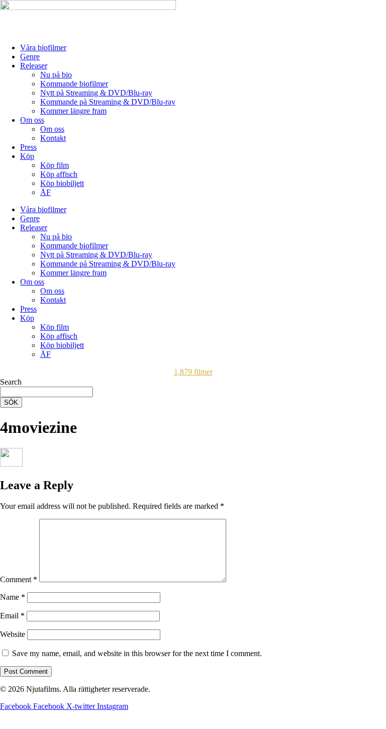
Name (12, 597)
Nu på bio (56, 74)
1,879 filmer (193, 372)
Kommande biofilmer (74, 83)
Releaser (33, 65)
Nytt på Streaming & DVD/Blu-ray (96, 92)
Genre (30, 56)
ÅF (45, 192)
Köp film (54, 165)
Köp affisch (58, 174)
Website (12, 634)
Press (28, 147)
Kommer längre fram (73, 111)
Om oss (32, 120)
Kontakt (53, 138)
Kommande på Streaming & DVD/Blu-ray (107, 102)
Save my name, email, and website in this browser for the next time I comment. (137, 653)
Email (12, 615)
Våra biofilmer (43, 47)
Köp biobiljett (62, 183)
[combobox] (46, 392)
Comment (18, 579)
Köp (27, 156)
